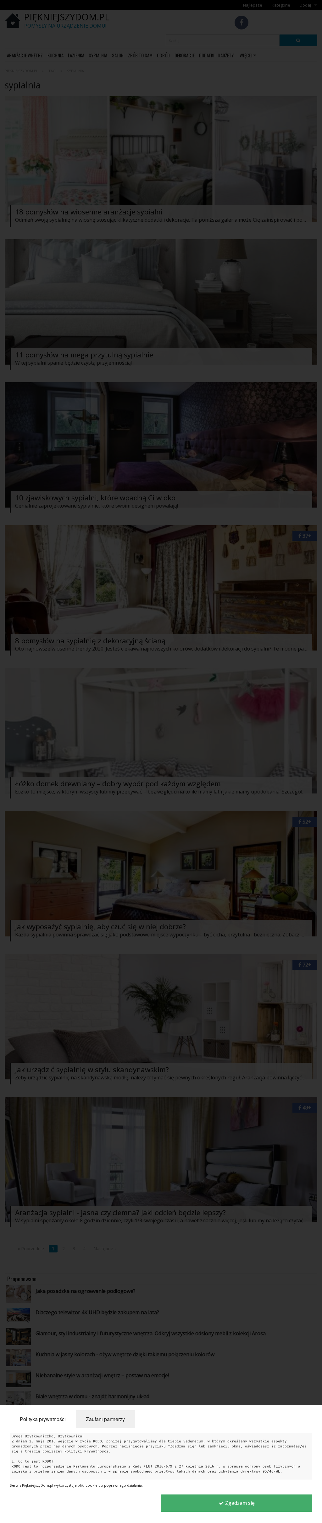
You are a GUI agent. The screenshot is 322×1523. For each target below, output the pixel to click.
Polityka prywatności (43, 1419)
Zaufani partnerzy (105, 1419)
